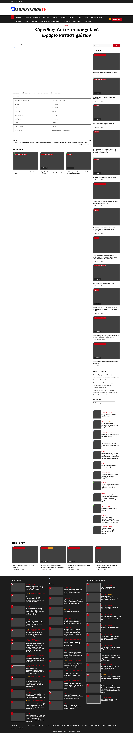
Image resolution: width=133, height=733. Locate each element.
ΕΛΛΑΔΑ (18, 21)
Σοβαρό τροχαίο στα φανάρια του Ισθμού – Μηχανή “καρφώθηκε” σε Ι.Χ (109, 476)
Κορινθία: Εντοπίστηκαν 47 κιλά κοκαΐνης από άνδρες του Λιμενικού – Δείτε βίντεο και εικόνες (72, 142)
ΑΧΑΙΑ (79, 17)
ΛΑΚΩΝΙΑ (71, 17)
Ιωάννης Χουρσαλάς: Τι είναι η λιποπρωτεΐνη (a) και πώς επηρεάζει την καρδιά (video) (72, 621)
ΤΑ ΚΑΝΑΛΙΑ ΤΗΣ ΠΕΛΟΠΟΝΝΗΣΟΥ (50, 21)
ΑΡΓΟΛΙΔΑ (46, 17)
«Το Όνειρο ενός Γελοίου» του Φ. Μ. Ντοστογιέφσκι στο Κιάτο (77, 172)
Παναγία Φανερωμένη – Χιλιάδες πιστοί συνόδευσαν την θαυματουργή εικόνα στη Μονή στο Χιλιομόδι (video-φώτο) (105, 257)
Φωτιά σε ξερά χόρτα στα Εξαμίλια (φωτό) (105, 72)
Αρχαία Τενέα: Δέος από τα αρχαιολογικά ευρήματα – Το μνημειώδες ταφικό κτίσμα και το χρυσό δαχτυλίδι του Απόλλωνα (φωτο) (35, 611)
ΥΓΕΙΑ (26, 21)
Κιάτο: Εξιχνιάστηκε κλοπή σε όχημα (103, 283)
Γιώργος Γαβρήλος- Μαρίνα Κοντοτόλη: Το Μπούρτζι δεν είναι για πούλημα (34, 634)
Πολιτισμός (88, 21)
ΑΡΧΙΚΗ (18, 17)
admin (16, 45)
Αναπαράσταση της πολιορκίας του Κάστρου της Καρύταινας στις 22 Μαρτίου (36, 660)
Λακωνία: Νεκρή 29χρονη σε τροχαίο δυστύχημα (109, 699)
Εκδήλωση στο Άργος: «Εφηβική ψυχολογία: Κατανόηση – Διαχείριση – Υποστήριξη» (73, 665)
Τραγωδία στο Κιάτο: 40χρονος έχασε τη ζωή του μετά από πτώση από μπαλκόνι (106, 336)
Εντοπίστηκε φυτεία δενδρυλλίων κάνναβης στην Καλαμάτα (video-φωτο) (109, 425)
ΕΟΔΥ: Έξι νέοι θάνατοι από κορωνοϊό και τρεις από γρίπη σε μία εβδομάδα (73, 644)
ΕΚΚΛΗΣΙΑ (28, 639)
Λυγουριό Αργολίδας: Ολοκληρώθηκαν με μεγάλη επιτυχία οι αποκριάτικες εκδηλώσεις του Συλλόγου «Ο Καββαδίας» (34, 683)
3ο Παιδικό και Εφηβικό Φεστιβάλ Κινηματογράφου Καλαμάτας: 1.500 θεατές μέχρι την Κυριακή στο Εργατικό (35, 706)
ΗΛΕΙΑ (86, 17)
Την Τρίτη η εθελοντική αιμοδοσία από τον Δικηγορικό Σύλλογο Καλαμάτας (73, 706)
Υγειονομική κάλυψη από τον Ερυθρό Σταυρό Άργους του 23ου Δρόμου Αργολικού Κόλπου (73, 696)
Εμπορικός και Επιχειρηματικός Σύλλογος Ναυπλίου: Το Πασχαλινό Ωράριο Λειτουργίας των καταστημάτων (35, 599)
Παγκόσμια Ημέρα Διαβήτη (71, 611)
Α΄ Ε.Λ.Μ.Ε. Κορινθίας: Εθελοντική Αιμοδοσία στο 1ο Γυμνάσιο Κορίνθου (73, 675)
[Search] (107, 19)
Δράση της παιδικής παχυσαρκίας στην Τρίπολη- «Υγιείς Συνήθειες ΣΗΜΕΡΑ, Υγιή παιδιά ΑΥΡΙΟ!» (73, 601)
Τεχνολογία (66, 21)
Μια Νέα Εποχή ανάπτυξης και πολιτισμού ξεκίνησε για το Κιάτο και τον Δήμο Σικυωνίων (36, 588)
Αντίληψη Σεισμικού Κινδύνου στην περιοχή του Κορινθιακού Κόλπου (32, 141)
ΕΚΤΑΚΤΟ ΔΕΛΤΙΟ (96, 17)
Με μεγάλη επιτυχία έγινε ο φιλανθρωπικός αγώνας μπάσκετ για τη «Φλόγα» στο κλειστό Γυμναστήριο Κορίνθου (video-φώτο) (73, 632)
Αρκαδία (55, 17)
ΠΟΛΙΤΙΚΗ (34, 21)
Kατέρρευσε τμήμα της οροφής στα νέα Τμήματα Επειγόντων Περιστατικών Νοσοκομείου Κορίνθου (73, 591)
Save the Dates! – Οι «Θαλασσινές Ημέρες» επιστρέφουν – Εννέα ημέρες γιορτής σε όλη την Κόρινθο (106, 309)
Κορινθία (63, 17)
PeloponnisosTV (117, 19)
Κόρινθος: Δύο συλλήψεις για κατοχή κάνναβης (105, 382)
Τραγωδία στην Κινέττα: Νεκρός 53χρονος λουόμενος (110, 648)
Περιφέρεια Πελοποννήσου (32, 17)
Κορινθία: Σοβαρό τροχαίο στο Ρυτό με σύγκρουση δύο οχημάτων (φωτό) (110, 668)
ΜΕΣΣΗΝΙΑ (110, 421)
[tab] (95, 408)
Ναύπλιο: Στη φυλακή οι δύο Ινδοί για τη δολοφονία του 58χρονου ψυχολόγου (111, 678)
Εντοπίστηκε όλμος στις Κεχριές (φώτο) (105, 177)
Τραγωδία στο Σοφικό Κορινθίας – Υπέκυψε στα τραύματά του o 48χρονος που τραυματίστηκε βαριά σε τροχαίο (110, 658)
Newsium (69, 731)
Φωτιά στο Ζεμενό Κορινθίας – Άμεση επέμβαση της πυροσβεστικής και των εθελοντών (104, 229)
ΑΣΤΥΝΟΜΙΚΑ (77, 21)
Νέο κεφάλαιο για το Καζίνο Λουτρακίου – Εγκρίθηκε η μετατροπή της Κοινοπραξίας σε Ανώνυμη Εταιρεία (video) (106, 151)
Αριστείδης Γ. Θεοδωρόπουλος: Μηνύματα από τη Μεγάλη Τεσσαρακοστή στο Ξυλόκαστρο (35, 695)
